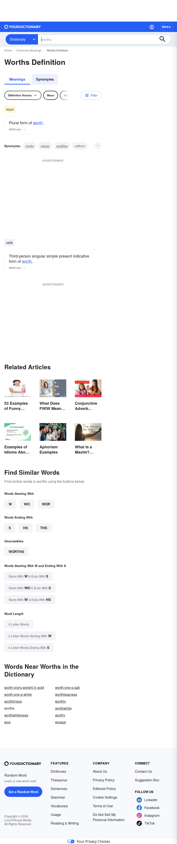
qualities (62, 146)
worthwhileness (16, 715)
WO (27, 504)
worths (16, 551)
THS (43, 527)
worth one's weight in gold (24, 687)
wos (7, 722)
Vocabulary (59, 805)
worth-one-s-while (18, 694)
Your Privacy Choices (93, 841)
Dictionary (17, 39)
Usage (56, 814)
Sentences (59, 788)
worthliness (13, 701)
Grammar (58, 797)
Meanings (17, 79)
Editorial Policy (104, 788)
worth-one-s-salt (67, 687)
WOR (46, 504)
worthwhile (63, 708)
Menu (166, 27)
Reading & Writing (65, 823)
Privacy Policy (104, 779)
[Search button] (164, 39)
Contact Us (143, 771)
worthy (60, 715)
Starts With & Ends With (28, 576)
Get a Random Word (23, 792)
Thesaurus (59, 779)
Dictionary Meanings (29, 50)
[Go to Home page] (22, 27)
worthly (60, 701)
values (45, 146)
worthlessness (66, 694)
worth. (38, 122)
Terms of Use (103, 805)
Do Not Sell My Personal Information (109, 817)
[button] (151, 26)
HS (25, 527)
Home (8, 50)
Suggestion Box (147, 779)
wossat (60, 722)
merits (29, 146)
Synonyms (45, 79)
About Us (100, 771)
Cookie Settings (105, 797)
